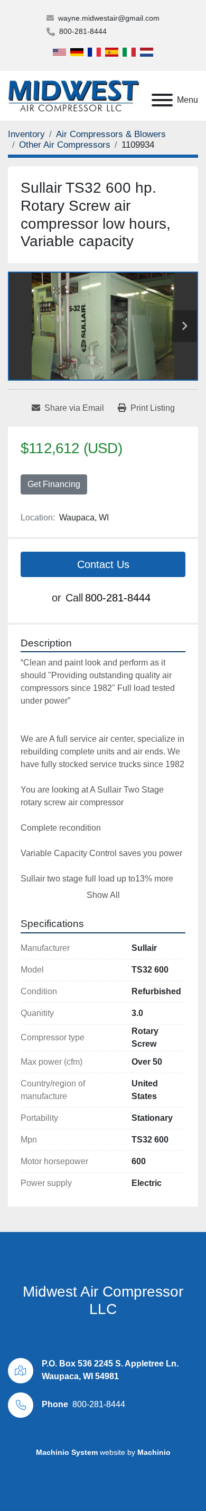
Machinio (154, 1452)
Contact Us (103, 564)
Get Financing (53, 484)
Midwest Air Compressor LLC (103, 1300)
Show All (103, 895)
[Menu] (162, 100)
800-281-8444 (83, 31)
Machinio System (67, 1452)
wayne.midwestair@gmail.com (109, 18)
